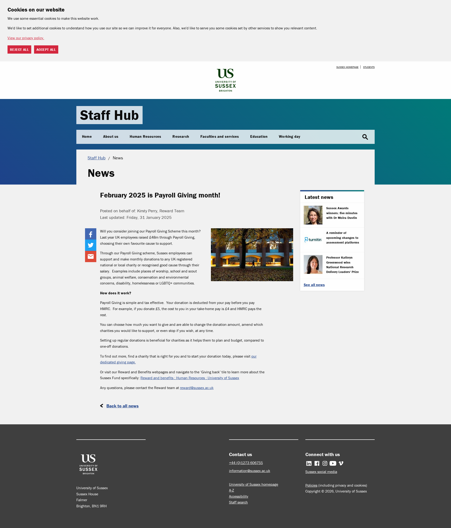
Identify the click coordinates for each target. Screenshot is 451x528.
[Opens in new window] (90, 234)
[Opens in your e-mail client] (90, 256)
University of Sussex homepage (253, 484)
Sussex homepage (347, 67)
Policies (311, 485)
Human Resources (145, 136)
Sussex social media (321, 471)
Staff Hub (109, 115)
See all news (314, 284)
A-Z (231, 490)
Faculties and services (219, 136)
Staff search (238, 502)
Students (369, 67)
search (365, 137)
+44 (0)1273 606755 (246, 462)
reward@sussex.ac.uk (197, 387)
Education (259, 136)
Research (180, 136)
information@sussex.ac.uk (249, 470)
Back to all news (122, 406)
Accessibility (238, 496)
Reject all (19, 49)
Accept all (46, 49)
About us (111, 136)
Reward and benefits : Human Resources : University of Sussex (189, 377)
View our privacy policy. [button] (26, 37)
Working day (289, 136)
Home (87, 136)
